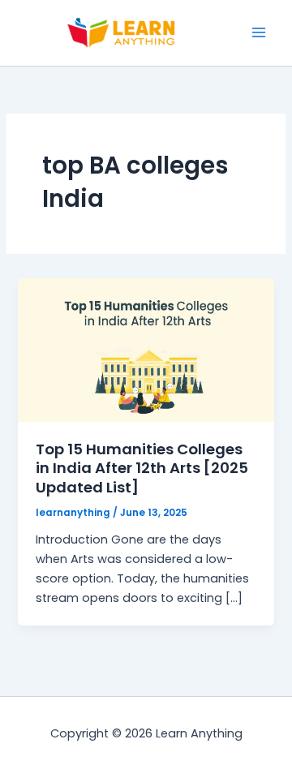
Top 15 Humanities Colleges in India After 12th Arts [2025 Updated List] (142, 468)
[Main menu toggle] (259, 32)
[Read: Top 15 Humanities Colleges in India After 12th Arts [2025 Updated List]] (145, 349)
